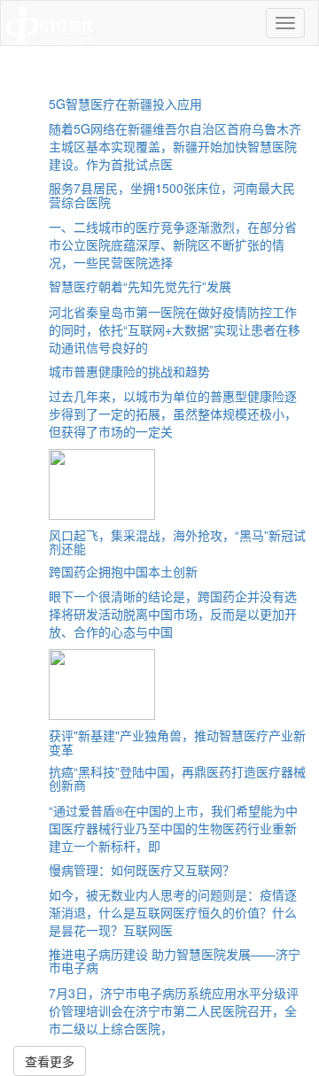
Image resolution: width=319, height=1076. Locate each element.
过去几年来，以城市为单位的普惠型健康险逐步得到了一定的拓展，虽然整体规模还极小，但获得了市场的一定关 (173, 413)
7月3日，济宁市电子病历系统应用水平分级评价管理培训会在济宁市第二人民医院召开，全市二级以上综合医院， (174, 1010)
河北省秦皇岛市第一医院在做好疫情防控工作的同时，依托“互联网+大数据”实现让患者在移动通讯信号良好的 (174, 329)
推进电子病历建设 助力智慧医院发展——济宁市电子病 (174, 960)
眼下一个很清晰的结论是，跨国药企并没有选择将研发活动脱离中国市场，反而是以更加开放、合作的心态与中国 (173, 613)
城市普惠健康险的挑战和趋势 (129, 371)
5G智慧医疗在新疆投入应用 (125, 103)
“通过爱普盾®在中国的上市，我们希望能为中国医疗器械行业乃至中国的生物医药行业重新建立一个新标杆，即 (173, 828)
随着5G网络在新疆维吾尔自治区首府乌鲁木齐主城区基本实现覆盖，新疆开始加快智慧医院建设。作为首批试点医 (175, 146)
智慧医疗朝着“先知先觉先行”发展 (140, 286)
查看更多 (49, 1061)
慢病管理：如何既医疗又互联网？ (142, 870)
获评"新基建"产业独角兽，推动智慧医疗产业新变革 (177, 741)
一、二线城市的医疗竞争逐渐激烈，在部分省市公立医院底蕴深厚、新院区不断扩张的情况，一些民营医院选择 (173, 244)
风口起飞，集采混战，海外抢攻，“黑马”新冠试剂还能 (177, 541)
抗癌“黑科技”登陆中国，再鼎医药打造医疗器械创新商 (177, 777)
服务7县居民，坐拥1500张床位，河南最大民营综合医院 (172, 194)
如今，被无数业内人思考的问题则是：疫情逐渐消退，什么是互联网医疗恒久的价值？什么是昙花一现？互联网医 (173, 912)
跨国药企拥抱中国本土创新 (123, 571)
